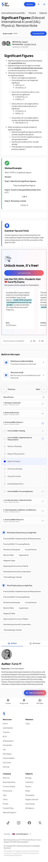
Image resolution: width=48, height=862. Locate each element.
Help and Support (9, 812)
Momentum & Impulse (11, 549)
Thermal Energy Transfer (12, 577)
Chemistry (29, 782)
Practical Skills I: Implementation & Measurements (22, 538)
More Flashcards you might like (19, 585)
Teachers (6, 732)
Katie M (25, 42)
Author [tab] (14, 643)
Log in (27, 723)
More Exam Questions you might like (21, 532)
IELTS (5, 736)
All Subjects (29, 808)
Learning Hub (8, 728)
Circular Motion (31, 549)
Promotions (7, 791)
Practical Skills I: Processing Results (16, 544)
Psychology (30, 804)
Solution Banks (8, 758)
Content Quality (9, 786)
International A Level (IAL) (13, 13)
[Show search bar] (38, 4)
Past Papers (7, 754)
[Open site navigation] (44, 4)
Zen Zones (7, 762)
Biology (28, 778)
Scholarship (7, 745)
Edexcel (43, 13)
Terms (5, 799)
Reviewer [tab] (36, 643)
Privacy (5, 804)
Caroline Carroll (30, 44)
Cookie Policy (8, 808)
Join (4, 749)
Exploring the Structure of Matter (15, 566)
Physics (32, 13)
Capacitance (24, 555)
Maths (27, 791)
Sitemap (6, 767)
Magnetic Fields (9, 560)
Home (5, 723)
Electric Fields (8, 555)
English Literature (31, 799)
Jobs (4, 795)
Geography (29, 795)
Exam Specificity (9, 782)
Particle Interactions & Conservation (17, 571)
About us (6, 778)
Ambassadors (8, 741)
